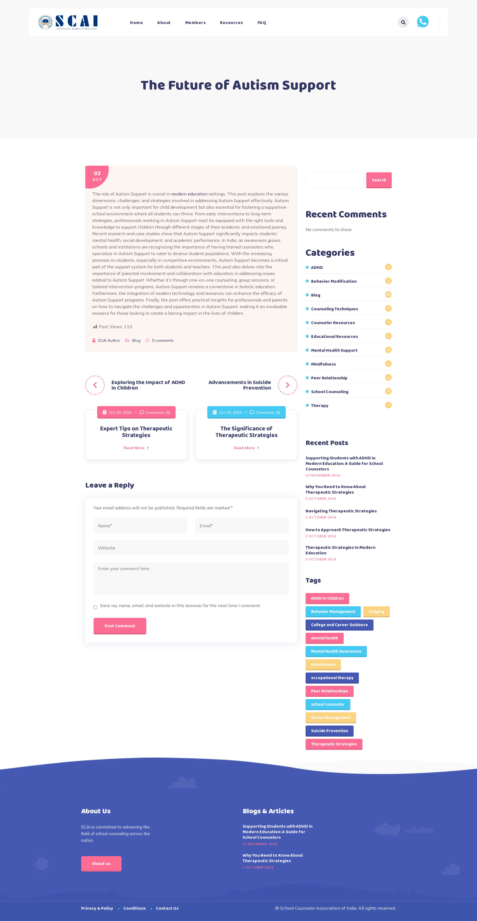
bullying (376, 611)
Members (195, 22)
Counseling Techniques (334, 309)
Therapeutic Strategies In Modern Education (340, 550)
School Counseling (329, 392)
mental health (324, 638)
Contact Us (167, 908)
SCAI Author (109, 340)
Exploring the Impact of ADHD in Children (148, 385)
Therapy (319, 406)
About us (101, 863)
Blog (136, 340)
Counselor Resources (333, 323)
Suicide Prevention (329, 731)
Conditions (134, 908)
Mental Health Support (334, 350)
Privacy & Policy (97, 908)
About (164, 22)
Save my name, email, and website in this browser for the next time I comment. (180, 605)
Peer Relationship (329, 378)
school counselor (328, 704)
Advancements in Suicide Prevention (239, 385)
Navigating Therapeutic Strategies (341, 511)
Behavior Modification (334, 281)
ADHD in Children (327, 598)
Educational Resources (334, 337)
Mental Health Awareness (336, 651)
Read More (134, 447)
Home (136, 22)
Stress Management (331, 717)
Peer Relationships (329, 691)
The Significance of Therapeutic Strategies (246, 432)
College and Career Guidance (339, 625)
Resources (231, 22)
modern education (189, 194)
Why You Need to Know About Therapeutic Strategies (336, 489)
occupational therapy (332, 678)
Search (379, 180)
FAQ (262, 22)
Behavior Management (333, 611)
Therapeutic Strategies (334, 744)
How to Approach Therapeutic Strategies (348, 530)
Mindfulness (323, 364)
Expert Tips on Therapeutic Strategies (136, 432)
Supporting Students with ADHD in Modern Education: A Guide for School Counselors (344, 464)
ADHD (317, 268)
